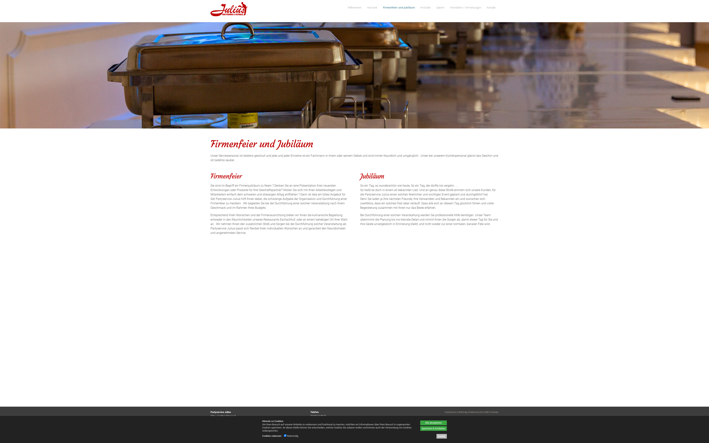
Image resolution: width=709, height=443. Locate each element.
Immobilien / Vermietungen (465, 7)
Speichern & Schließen (433, 428)
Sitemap (462, 412)
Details (441, 436)
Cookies (494, 412)
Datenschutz (475, 412)
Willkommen (355, 7)
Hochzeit (372, 7)
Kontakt (491, 7)
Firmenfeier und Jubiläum (399, 7)
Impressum (451, 412)
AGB (486, 412)
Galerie (440, 7)
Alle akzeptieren (433, 422)
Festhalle (425, 7)
